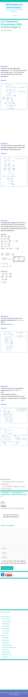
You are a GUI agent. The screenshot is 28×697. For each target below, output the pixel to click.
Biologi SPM (5, 642)
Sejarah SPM (6, 652)
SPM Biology (6, 623)
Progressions (7, 479)
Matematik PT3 (7, 654)
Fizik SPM (5, 638)
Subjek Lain (4, 635)
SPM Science (6, 626)
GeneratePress (15, 694)
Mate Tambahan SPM (9, 647)
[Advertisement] (14, 51)
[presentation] (13, 259)
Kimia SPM (5, 640)
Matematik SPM (7, 645)
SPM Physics (6, 619)
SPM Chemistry (7, 621)
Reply (22, 508)
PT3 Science (6, 631)
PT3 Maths (5, 633)
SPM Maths (5, 628)
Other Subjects (5, 616)
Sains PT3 (5, 657)
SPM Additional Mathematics (14, 6)
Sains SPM (5, 650)
